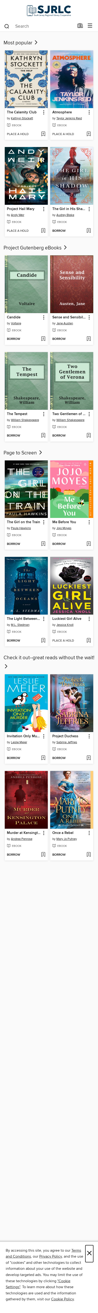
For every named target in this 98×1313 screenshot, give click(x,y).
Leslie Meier (19, 742)
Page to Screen (21, 453)
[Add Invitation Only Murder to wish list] (43, 758)
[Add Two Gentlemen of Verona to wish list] (89, 436)
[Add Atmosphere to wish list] (89, 134)
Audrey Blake (65, 215)
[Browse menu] (90, 26)
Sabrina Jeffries (66, 742)
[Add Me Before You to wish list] (89, 544)
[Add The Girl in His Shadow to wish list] (89, 231)
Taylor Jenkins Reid (69, 118)
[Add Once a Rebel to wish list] (89, 855)
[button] (43, 112)
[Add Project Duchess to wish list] (89, 758)
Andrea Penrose (21, 839)
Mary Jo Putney (66, 839)
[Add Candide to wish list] (43, 339)
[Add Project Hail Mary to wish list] (43, 231)
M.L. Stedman (20, 625)
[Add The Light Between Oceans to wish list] (43, 641)
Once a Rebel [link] (63, 833)
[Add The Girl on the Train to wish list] (43, 544)
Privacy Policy (50, 1256)
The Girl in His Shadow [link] (69, 209)
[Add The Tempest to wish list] (43, 436)
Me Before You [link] (64, 522)
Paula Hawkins (21, 528)
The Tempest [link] (17, 414)
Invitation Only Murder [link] (24, 736)
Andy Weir (17, 215)
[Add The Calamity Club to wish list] (43, 134)
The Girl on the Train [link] (23, 522)
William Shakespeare (25, 420)
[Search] (7, 26)
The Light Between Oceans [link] (24, 619)
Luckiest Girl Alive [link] (66, 619)
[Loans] (80, 26)
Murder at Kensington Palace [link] (24, 833)
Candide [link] (13, 317)
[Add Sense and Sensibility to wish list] (89, 339)
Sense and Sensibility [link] (69, 317)
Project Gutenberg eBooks (33, 248)
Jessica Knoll (65, 625)
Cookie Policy (62, 1299)
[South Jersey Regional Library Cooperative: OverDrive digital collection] (49, 10)
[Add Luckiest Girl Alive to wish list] (89, 641)
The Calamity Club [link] (22, 112)
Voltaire (16, 323)
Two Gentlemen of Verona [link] (69, 414)
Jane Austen (64, 323)
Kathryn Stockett (22, 118)
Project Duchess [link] (65, 736)
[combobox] (39, 26)
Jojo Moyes (63, 528)
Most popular (19, 43)
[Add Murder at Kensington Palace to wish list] (43, 855)
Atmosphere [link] (62, 112)
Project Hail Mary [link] (20, 209)
